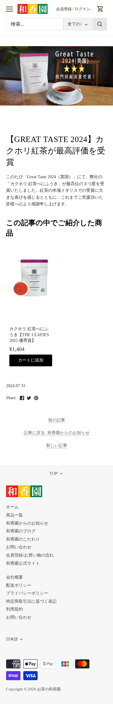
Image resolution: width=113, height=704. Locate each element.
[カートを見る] (100, 9)
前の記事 (56, 420)
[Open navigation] (9, 9)
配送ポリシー (18, 585)
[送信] (100, 24)
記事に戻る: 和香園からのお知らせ (56, 433)
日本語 (12, 639)
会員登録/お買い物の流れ (30, 555)
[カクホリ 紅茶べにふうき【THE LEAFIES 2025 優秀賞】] (30, 278)
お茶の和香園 (49, 689)
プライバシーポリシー (27, 593)
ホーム (12, 507)
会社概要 (14, 577)
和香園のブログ (21, 531)
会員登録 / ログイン (73, 9)
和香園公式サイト (23, 563)
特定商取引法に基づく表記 (31, 601)
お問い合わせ (18, 547)
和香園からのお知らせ (27, 523)
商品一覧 (14, 515)
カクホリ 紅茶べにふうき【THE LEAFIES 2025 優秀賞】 (29, 335)
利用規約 (14, 609)
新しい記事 (56, 445)
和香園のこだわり (23, 539)
